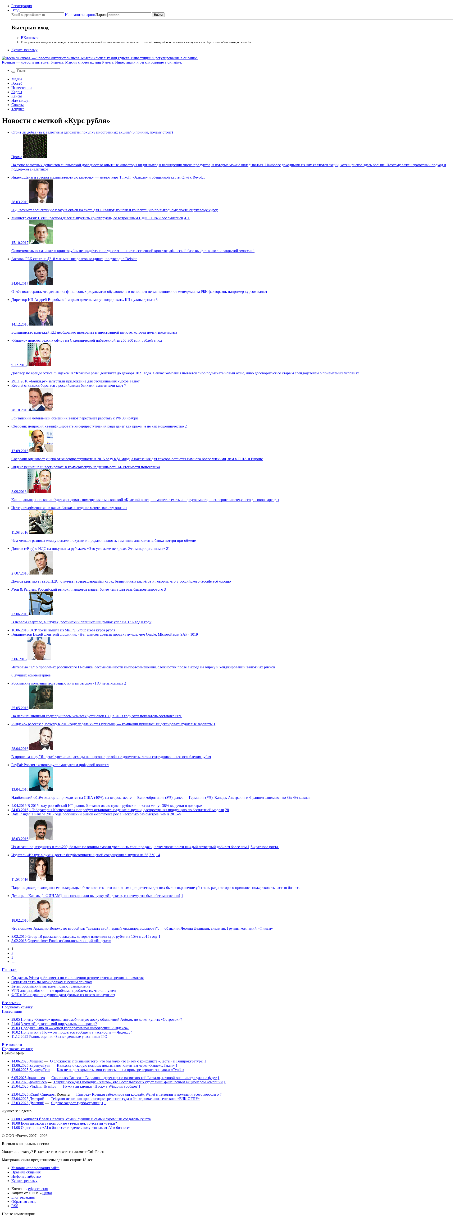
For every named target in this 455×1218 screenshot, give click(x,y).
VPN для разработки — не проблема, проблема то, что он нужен (63, 990)
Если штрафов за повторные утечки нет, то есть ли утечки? (64, 1123)
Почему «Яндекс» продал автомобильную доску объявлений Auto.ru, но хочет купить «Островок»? (101, 1019)
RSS (14, 1206)
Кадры (16, 92)
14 (158, 855)
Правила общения (26, 1172)
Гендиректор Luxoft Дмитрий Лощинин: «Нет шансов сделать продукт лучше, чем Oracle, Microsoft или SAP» (100, 634)
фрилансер (36, 1078)
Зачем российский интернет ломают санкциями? (50, 986)
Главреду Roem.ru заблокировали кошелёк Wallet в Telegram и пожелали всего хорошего (147, 1094)
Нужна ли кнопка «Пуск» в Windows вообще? (100, 1086)
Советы (17, 105)
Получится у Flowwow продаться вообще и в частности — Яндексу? (76, 1032)
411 (187, 218)
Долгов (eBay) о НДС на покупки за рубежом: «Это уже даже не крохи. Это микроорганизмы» (88, 549)
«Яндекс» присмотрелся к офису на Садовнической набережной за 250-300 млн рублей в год (86, 340)
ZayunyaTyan (39, 1065)
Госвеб (16, 83)
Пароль (86, 15)
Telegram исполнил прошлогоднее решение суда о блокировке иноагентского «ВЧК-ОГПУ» (125, 1099)
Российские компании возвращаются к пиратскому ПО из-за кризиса (67, 683)
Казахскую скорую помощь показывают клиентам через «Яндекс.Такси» (116, 1065)
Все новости (12, 1045)
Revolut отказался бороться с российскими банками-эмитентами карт (67, 385)
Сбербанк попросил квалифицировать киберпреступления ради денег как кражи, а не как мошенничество (97, 426)
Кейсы (16, 96)
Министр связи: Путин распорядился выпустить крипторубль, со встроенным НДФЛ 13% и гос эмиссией (97, 218)
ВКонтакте (29, 38)
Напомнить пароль (80, 15)
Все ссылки (11, 1003)
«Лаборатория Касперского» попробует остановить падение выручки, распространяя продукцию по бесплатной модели (126, 810)
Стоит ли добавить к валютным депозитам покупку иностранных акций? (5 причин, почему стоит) (92, 132)
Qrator (47, 1193)
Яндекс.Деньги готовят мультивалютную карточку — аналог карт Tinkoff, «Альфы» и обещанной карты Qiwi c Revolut (108, 177)
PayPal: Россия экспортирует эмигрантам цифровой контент (60, 765)
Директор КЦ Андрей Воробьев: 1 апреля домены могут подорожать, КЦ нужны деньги (83, 300)
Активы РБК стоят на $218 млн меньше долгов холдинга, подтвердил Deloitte (74, 259)
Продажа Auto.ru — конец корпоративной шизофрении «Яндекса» (75, 1028)
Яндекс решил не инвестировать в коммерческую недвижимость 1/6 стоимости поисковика (85, 467)
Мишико (36, 1061)
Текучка (17, 109)
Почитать (9, 970)
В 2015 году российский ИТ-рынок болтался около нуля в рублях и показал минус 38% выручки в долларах (115, 806)
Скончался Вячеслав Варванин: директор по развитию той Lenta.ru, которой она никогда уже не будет (134, 1078)
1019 (194, 634)
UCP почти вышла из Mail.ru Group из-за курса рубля (72, 630)
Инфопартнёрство (26, 1176)
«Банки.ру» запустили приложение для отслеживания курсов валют (84, 381)
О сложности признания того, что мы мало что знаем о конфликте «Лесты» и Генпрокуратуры (126, 1061)
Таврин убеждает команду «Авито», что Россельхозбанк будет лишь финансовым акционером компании (138, 1082)
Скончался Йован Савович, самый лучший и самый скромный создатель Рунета (81, 1119)
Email (15, 15)
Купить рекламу (24, 50)
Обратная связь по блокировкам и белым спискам (51, 982)
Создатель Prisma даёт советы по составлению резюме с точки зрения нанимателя (77, 978)
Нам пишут (20, 100)
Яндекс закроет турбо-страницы (77, 1103)
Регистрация (21, 6)
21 (168, 549)
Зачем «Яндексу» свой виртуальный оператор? (59, 1024)
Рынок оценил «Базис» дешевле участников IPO (68, 1036)
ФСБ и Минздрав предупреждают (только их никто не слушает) (63, 995)
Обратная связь (23, 1202)
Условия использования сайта (35, 1168)
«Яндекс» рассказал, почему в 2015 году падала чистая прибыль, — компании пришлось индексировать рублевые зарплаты (112, 724)
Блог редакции (23, 1197)
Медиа (16, 79)
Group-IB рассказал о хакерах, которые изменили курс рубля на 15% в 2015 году (92, 936)
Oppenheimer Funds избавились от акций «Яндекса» (69, 941)
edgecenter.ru (38, 1189)
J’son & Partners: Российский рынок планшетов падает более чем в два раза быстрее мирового (87, 589)
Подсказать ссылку (17, 1007)
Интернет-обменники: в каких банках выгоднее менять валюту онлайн (69, 508)
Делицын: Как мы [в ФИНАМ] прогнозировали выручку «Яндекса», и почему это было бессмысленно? (95, 896)
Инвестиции (21, 88)
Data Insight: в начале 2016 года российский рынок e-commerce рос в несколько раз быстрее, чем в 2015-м (96, 814)
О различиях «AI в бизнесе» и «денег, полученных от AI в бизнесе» (71, 1128)
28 (227, 810)
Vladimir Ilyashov (42, 1086)
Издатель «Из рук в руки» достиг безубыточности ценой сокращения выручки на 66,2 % (83, 855)
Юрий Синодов (42, 1094)
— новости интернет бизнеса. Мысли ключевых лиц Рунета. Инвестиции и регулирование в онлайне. (92, 62)
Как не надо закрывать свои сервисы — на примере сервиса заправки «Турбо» (120, 1070)
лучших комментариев (31, 675)
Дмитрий (36, 1099)
